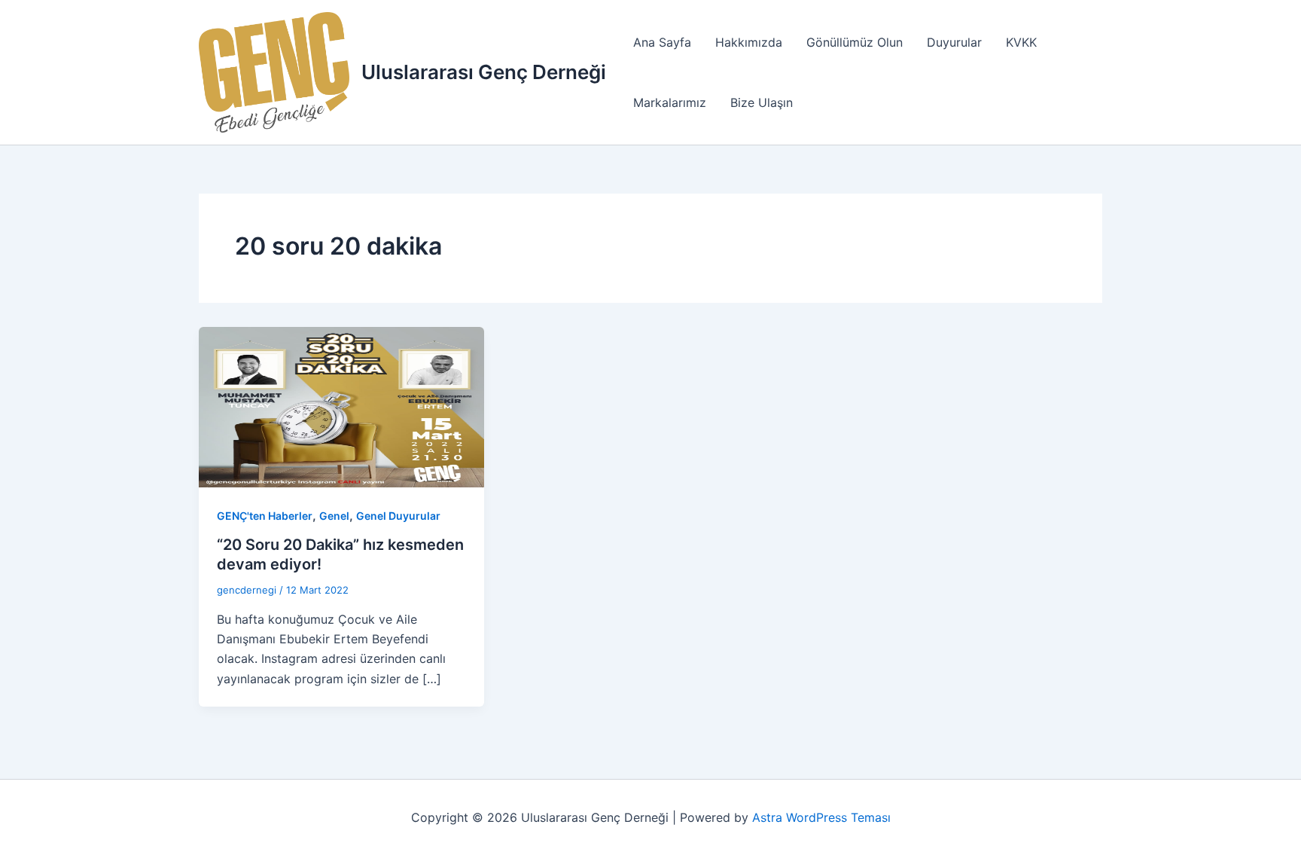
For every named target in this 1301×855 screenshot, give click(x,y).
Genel (334, 515)
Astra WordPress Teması (821, 817)
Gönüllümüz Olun (854, 42)
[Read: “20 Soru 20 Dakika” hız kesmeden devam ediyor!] (341, 406)
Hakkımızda (748, 42)
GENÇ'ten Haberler (264, 515)
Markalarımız (669, 102)
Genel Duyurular (398, 515)
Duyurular (954, 42)
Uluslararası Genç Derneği (483, 72)
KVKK (1021, 42)
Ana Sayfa (662, 42)
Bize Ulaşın (761, 102)
